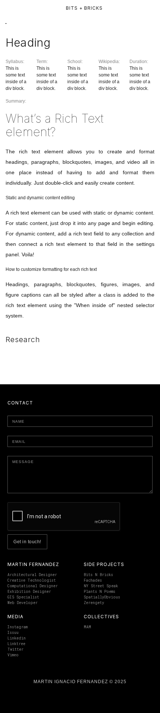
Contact (20, 403)
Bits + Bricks (84, 8)
